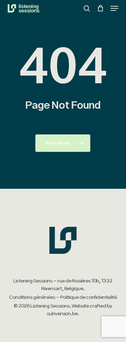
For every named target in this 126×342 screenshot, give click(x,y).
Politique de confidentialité (88, 297)
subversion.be (62, 313)
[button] (114, 8)
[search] (86, 8)
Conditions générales (32, 297)
